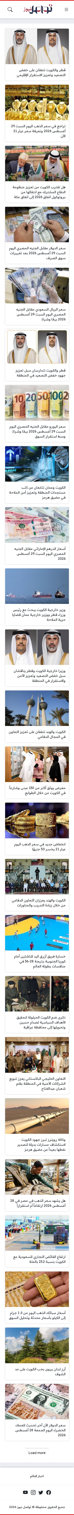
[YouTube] (25, 1492)
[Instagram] (33, 1492)
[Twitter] (41, 1492)
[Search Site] (10, 9)
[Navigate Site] (66, 9)
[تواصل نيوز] (39, 9)
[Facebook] (48, 1492)
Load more (37, 1453)
